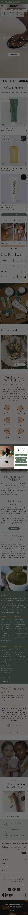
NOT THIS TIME (21, 467)
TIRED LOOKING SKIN (21, 461)
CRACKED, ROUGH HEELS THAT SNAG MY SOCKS (21, 455)
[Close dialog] (27, 446)
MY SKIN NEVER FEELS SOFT (21, 458)
